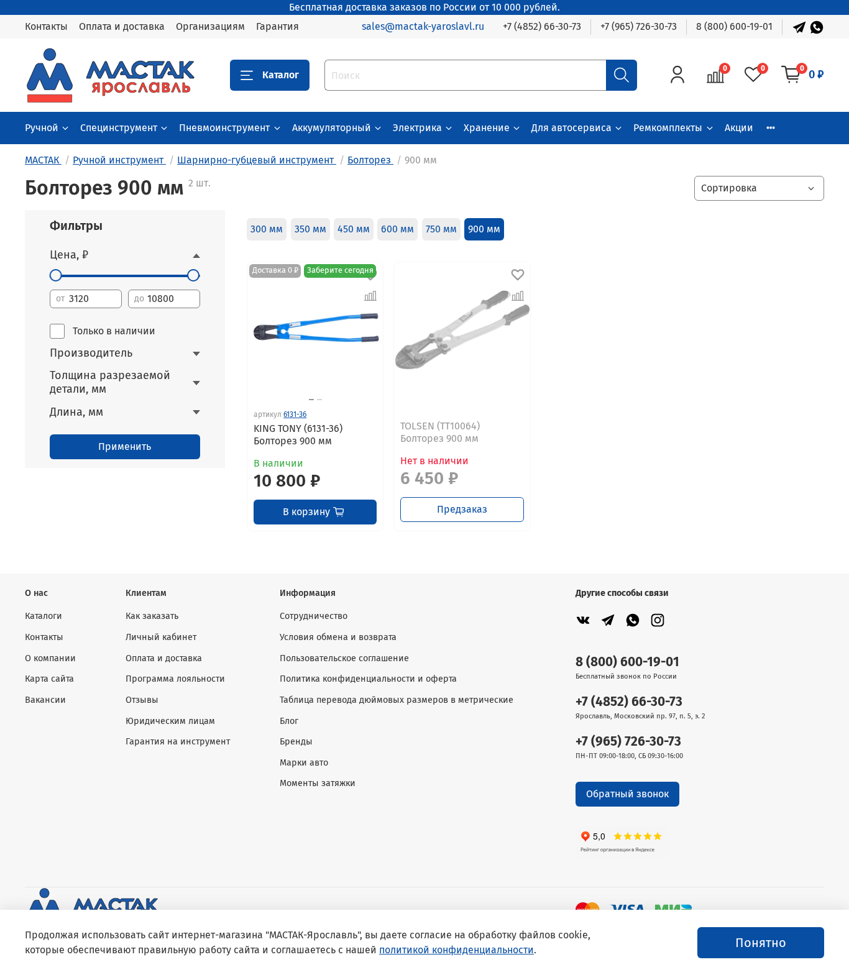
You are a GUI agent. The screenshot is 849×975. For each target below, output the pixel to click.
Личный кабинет (161, 637)
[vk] (583, 620)
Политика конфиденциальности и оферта (368, 679)
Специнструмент (118, 128)
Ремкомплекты (667, 128)
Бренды (296, 741)
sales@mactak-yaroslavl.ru (423, 26)
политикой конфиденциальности (456, 950)
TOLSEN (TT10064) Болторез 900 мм (440, 432)
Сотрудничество (313, 616)
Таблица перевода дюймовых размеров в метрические (396, 700)
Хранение (487, 128)
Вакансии (45, 700)
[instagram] (657, 620)
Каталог (280, 75)
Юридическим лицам (170, 721)
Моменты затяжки (318, 783)
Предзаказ (462, 509)
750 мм (441, 229)
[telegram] (607, 620)
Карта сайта (49, 679)
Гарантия (277, 26)
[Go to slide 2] (319, 399)
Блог (289, 721)
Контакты (46, 26)
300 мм (266, 229)
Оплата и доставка (122, 26)
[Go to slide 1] (311, 399)
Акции (739, 128)
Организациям (210, 26)
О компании (50, 658)
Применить (124, 446)
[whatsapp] (632, 620)
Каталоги (43, 616)
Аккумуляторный (331, 128)
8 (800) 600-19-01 (734, 26)
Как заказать (152, 616)
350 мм (310, 229)
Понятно (760, 942)
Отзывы (142, 700)
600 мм (397, 229)
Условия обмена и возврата (338, 637)
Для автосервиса (571, 128)
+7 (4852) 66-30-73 (542, 26)
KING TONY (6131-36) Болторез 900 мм (298, 435)
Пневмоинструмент (224, 128)
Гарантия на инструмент (178, 741)
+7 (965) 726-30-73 (638, 26)
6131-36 (294, 414)
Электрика (417, 128)
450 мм (353, 229)
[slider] (56, 275)
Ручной (41, 128)
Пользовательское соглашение (344, 658)
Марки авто (304, 763)
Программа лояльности (175, 679)
